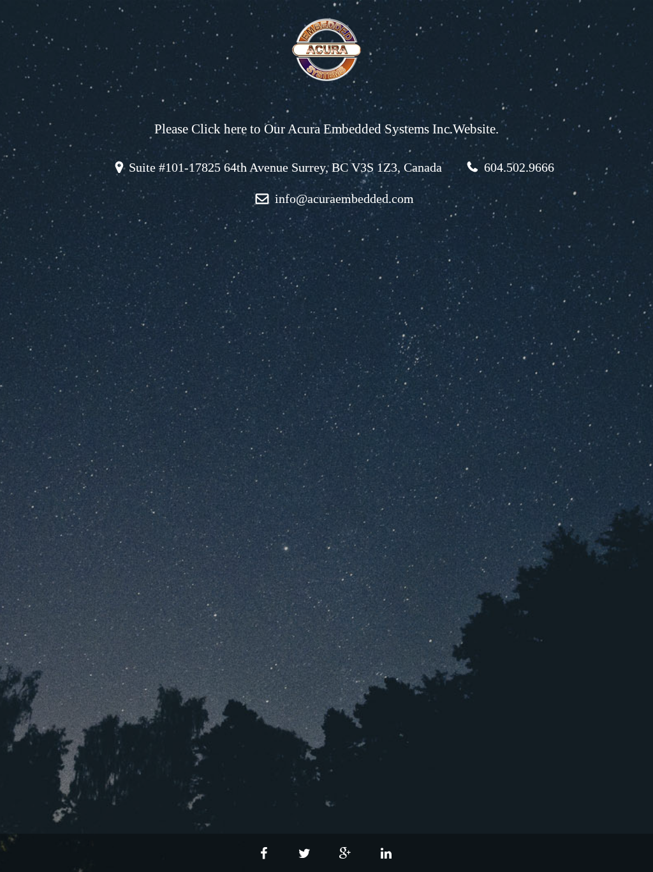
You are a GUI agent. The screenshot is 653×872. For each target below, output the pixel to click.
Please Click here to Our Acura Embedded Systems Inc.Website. (326, 129)
